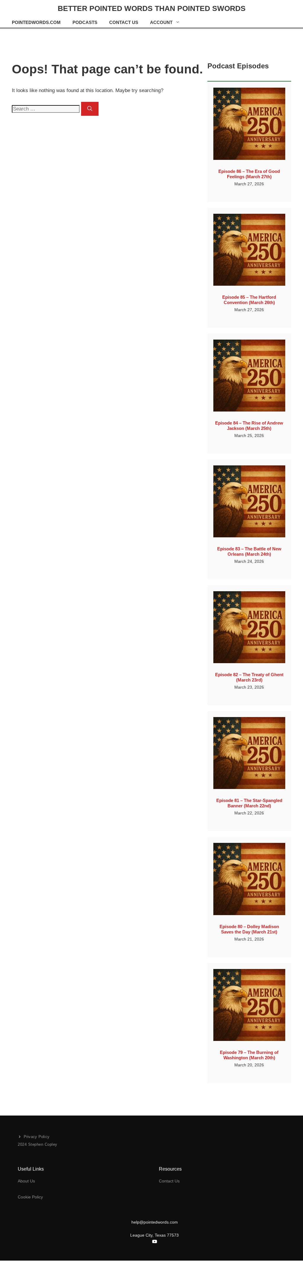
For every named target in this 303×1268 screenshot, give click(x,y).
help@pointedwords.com (154, 1222)
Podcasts (84, 22)
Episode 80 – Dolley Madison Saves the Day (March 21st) (249, 929)
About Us (26, 1181)
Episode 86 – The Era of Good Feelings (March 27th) (249, 174)
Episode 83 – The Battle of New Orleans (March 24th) (249, 551)
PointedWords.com (36, 22)
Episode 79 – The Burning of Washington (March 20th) (249, 1055)
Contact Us (123, 22)
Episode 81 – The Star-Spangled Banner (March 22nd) (249, 803)
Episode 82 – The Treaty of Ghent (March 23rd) (249, 677)
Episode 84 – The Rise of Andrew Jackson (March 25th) (249, 425)
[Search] (90, 109)
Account (161, 22)
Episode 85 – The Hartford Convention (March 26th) (249, 300)
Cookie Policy (30, 1197)
